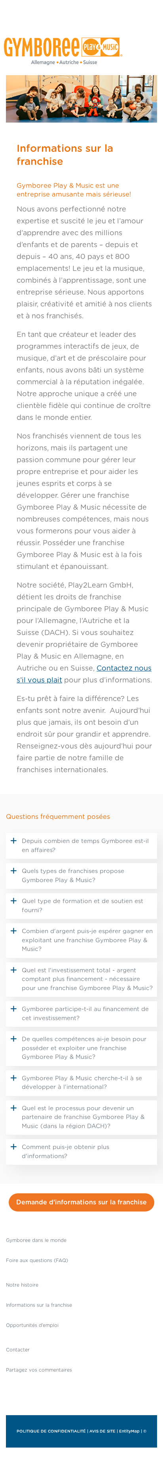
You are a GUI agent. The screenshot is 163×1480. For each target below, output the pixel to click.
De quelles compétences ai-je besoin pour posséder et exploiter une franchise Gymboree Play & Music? (84, 1048)
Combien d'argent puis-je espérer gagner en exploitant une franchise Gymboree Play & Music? (87, 940)
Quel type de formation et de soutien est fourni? (82, 905)
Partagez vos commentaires (39, 1370)
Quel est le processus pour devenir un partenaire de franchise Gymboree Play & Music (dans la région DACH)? (83, 1117)
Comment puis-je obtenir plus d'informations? (65, 1151)
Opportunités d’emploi (32, 1325)
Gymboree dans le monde (36, 1240)
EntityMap (129, 1431)
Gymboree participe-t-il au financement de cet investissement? (85, 1013)
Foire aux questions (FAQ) (37, 1260)
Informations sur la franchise (39, 1305)
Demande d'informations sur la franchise (81, 1202)
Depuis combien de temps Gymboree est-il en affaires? (85, 845)
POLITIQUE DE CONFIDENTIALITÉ (51, 1431)
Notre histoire (22, 1285)
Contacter (18, 1350)
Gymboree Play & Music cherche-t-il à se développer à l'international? (82, 1083)
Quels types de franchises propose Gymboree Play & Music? (73, 875)
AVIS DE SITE (102, 1431)
